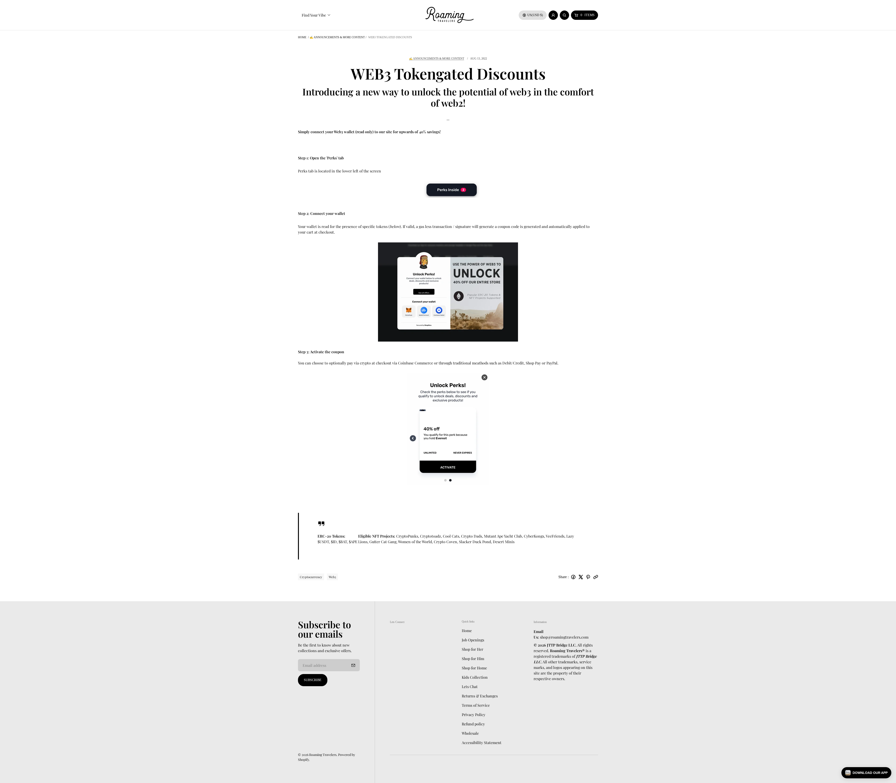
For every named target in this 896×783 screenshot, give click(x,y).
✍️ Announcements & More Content (337, 37)
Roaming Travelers (322, 754)
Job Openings (473, 639)
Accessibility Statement (481, 742)
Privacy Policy (473, 714)
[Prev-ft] (353, 665)
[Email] (595, 577)
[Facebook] (573, 577)
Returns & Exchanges (480, 695)
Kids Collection (475, 677)
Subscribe (313, 680)
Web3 (332, 577)
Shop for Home (474, 667)
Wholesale (470, 733)
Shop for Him (473, 658)
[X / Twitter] (580, 577)
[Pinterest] (588, 577)
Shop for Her (472, 649)
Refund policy (473, 723)
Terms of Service (476, 705)
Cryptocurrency (311, 577)
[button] (866, 772)
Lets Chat (470, 686)
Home (302, 37)
